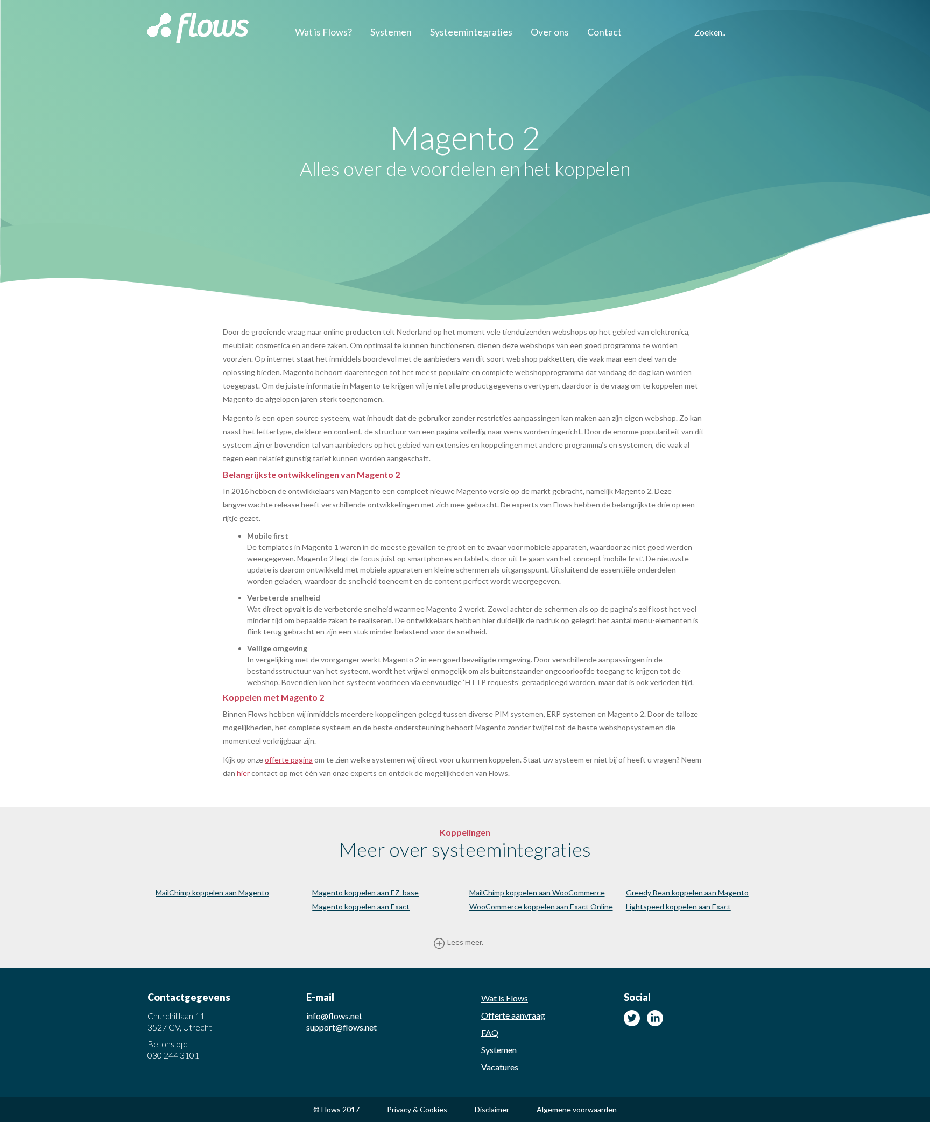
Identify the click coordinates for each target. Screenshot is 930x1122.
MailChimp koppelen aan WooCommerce (537, 892)
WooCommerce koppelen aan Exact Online (541, 906)
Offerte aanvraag (513, 1015)
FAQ (489, 1032)
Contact (604, 32)
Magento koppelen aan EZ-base (365, 892)
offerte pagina (289, 759)
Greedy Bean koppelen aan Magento (687, 892)
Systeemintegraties (471, 32)
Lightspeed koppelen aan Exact (678, 906)
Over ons (550, 32)
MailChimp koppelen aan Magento (212, 892)
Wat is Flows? (323, 32)
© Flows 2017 (344, 1109)
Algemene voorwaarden (577, 1109)
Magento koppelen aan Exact (361, 906)
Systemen (391, 32)
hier (243, 773)
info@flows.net (334, 1016)
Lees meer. (465, 942)
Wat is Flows (504, 998)
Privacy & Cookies (424, 1109)
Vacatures (499, 1067)
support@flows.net (341, 1027)
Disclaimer (499, 1109)
